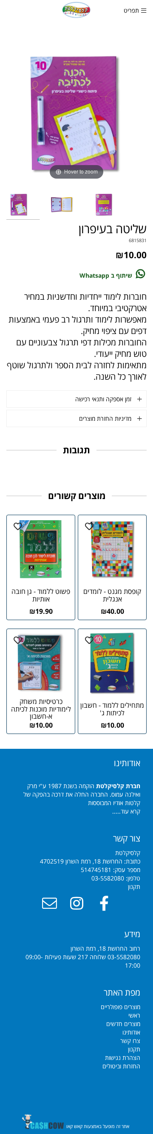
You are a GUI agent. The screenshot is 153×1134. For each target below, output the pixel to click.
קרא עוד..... (126, 811)
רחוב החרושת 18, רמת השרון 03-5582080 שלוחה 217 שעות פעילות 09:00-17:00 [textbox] (83, 948)
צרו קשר (130, 1041)
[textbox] (76, 993)
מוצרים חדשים (123, 1024)
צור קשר (126, 838)
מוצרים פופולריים (120, 1007)
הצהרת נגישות (122, 1058)
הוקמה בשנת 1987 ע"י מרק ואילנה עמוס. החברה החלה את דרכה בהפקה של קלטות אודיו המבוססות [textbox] (81, 786)
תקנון (134, 887)
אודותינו (131, 1032)
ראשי (134, 1015)
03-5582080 (107, 878)
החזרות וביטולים (121, 1066)
